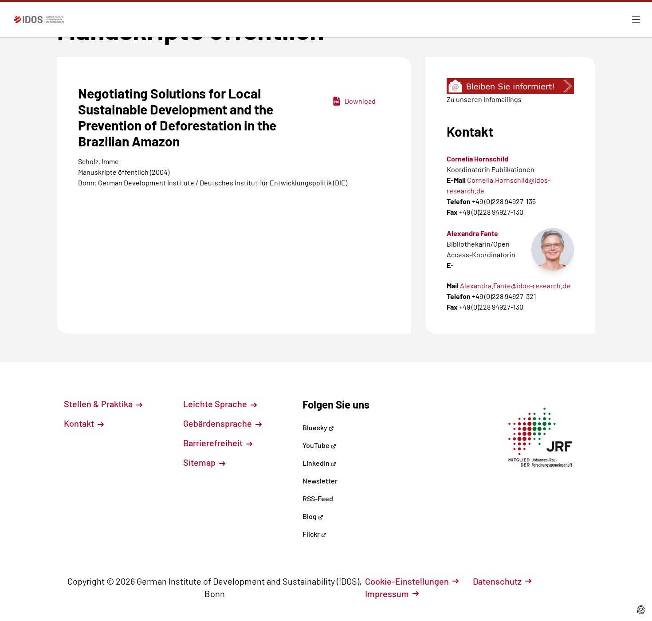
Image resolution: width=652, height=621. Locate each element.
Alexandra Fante (472, 233)
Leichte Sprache (216, 403)
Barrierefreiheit (213, 442)
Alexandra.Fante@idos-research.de (515, 285)
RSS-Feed (317, 498)
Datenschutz (497, 581)
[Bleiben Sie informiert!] (510, 86)
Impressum (387, 593)
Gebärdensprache (218, 423)
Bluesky (315, 427)
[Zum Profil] (552, 249)
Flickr (311, 534)
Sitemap (200, 462)
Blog (310, 516)
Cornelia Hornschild (477, 158)
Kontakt (80, 423)
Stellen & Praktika (99, 403)
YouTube (316, 445)
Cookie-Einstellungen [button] (407, 581)
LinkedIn (316, 463)
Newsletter (320, 480)
